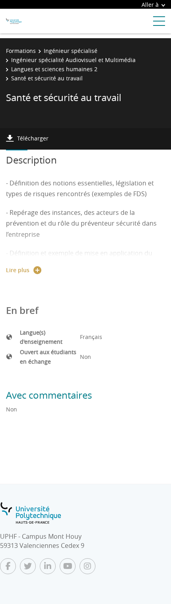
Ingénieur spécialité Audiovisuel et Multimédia (73, 60)
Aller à (150, 4)
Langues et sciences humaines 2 (54, 69)
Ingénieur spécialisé (70, 51)
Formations (21, 51)
